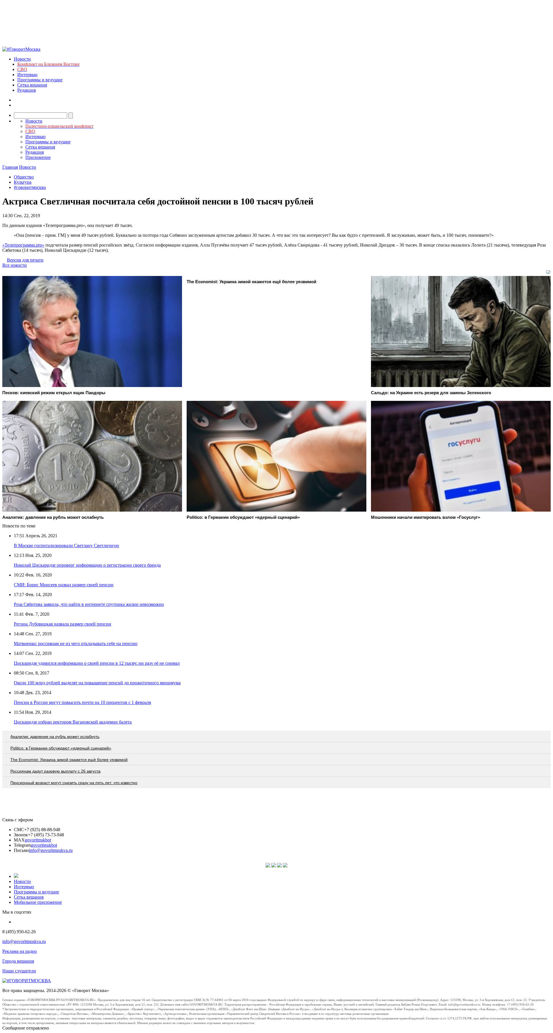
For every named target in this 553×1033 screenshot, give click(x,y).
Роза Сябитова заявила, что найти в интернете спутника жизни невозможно (89, 604)
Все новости (14, 265)
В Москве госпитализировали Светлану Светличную (66, 545)
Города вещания (18, 961)
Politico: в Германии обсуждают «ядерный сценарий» (60, 748)
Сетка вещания (32, 84)
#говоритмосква (30, 187)
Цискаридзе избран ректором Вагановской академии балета (73, 722)
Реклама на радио (19, 951)
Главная (10, 167)
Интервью (27, 74)
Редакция (26, 90)
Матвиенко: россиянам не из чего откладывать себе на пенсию (75, 643)
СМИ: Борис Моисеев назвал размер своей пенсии (63, 584)
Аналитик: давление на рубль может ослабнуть (54, 736)
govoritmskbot (38, 839)
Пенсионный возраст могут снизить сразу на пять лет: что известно (73, 782)
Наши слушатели (19, 970)
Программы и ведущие (40, 79)
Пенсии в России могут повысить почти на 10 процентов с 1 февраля (82, 702)
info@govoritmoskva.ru (51, 850)
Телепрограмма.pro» (23, 245)
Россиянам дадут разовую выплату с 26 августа (55, 771)
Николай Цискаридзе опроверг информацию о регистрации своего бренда (87, 565)
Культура (22, 182)
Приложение (38, 157)
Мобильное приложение (38, 902)
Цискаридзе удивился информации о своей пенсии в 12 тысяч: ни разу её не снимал (97, 663)
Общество (24, 176)
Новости (22, 59)
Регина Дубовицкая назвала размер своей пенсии (62, 623)
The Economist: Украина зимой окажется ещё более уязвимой (69, 759)
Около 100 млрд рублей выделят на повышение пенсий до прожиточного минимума (97, 682)
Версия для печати (25, 260)
